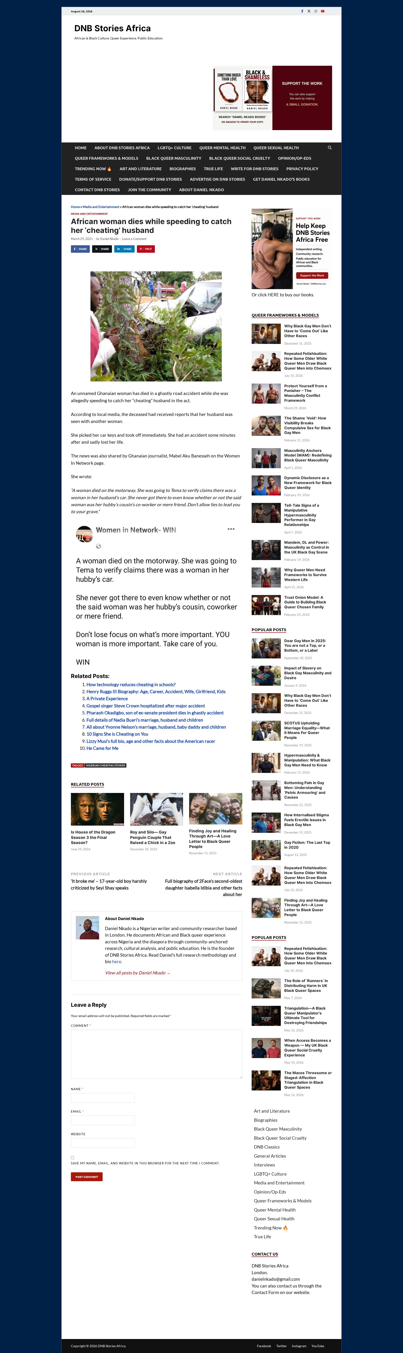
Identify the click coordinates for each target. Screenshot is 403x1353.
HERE (273, 294)
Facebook (264, 1346)
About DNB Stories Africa (122, 147)
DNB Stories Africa (112, 28)
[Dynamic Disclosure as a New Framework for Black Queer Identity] (266, 478)
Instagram (299, 1346)
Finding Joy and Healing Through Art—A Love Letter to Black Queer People (305, 907)
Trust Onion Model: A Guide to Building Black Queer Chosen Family (305, 602)
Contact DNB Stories (97, 189)
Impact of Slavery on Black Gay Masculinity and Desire (307, 673)
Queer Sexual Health (276, 147)
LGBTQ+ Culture (174, 147)
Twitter (281, 1346)
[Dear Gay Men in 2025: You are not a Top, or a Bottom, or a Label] (266, 641)
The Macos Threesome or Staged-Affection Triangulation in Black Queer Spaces (308, 1080)
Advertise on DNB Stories (217, 179)
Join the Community (149, 189)
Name (77, 1089)
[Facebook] (302, 11)
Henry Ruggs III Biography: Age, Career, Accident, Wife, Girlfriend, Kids (156, 691)
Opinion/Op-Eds (294, 158)
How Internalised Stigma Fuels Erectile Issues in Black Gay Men (306, 820)
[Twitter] (309, 11)
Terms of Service (93, 179)
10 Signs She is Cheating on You (117, 734)
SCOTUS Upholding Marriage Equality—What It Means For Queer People (307, 730)
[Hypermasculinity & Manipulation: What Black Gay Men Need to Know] (266, 756)
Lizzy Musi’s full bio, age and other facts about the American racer (151, 741)
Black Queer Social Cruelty (239, 158)
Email (77, 1111)
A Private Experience (107, 698)
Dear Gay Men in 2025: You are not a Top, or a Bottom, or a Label (305, 645)
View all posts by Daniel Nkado (138, 972)
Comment (81, 1026)
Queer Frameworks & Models (106, 158)
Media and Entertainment (101, 207)
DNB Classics (267, 1146)
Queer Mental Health (222, 147)
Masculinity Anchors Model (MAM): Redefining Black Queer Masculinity (308, 455)
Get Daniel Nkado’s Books (281, 179)
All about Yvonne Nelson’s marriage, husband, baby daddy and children (156, 727)
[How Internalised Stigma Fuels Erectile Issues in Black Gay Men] (266, 815)
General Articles (270, 1156)
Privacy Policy (302, 168)
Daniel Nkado (109, 239)
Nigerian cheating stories (105, 765)
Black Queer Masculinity (173, 158)
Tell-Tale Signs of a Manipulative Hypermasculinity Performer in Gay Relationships (301, 515)
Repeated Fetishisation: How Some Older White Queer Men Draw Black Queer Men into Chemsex (307, 360)
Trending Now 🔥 (93, 168)
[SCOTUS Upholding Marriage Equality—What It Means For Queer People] (266, 724)
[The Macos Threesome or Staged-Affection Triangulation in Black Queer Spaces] (266, 1073)
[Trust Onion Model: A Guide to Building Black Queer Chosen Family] (266, 598)
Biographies (183, 168)
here (116, 961)
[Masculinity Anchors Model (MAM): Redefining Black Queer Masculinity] (266, 451)
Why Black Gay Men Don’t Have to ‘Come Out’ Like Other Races (307, 331)
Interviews (264, 1164)
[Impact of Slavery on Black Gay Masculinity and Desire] (266, 668)
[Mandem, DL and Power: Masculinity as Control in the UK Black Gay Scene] (266, 543)
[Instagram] (316, 11)
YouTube (318, 1346)
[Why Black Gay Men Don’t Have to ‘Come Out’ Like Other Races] (266, 326)
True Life (213, 168)
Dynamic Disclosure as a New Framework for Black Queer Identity (308, 482)
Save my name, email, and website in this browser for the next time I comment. (145, 1163)
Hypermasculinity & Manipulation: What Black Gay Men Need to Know (307, 760)
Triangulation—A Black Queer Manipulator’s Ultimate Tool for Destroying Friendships (305, 1015)
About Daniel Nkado (201, 189)
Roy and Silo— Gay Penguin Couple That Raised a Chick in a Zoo (152, 837)
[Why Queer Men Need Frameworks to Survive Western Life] (266, 570)
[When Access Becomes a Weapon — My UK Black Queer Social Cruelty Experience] (266, 1041)
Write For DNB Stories (254, 168)
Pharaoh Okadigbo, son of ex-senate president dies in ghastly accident (155, 712)
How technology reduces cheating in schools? (132, 684)
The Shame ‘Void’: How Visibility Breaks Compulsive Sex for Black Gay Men (307, 425)
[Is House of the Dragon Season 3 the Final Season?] (97, 810)
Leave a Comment (134, 239)
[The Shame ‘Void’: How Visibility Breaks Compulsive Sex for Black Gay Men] (266, 419)
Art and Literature (141, 168)
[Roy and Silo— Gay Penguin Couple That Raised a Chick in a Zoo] (156, 810)
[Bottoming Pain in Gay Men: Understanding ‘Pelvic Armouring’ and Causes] (266, 783)
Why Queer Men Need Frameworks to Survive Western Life (305, 574)
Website (78, 1134)
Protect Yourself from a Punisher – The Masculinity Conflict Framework (305, 393)
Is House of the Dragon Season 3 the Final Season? (93, 837)
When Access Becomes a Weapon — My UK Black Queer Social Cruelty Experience (307, 1047)
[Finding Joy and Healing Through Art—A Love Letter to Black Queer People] (215, 810)
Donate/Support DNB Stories (150, 179)
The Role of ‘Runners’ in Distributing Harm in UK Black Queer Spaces (306, 985)
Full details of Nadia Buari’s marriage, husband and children (145, 720)
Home (81, 147)
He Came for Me (102, 748)
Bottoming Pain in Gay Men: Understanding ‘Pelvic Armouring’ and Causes (304, 789)
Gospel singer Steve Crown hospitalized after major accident (146, 705)
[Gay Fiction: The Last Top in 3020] (266, 843)
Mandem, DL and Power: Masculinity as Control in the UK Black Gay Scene (306, 547)
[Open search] (329, 147)
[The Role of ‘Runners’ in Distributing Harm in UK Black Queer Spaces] (266, 981)
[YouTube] (322, 11)
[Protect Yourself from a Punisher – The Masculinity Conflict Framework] (266, 386)
